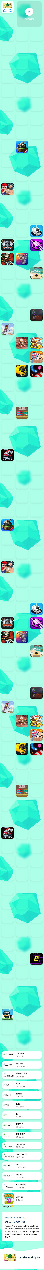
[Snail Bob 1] (7, 903)
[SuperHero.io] (22, 399)
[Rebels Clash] (36, 469)
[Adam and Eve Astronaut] (7, 861)
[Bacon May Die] (22, 133)
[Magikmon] (36, 301)
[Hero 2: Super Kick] (22, 273)
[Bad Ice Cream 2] (22, 861)
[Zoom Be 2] (36, 77)
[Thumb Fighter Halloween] (22, 77)
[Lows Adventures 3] (7, 1015)
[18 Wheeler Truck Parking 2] (22, 1029)
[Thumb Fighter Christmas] (7, 77)
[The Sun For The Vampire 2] (36, 945)
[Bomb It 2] (36, 147)
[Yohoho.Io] (22, 455)
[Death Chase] (36, 217)
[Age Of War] (22, 105)
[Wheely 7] (22, 1001)
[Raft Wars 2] (36, 343)
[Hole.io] (36, 273)
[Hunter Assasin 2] (7, 287)
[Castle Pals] (7, 217)
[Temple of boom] (22, 413)
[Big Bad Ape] (36, 133)
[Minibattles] (7, 315)
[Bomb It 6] (7, 175)
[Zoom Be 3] (7, 91)
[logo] (7, 5)
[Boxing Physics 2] (7, 189)
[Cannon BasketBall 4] (7, 203)
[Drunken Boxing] (22, 231)
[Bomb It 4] (22, 161)
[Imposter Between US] (22, 287)
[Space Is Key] (22, 945)
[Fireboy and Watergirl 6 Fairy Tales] (7, 63)
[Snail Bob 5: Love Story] (22, 917)
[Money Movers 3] (22, 63)
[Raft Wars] (7, 357)
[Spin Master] (36, 385)
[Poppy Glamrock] (7, 343)
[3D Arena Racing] (7, 1043)
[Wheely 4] (22, 987)
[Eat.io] (36, 231)
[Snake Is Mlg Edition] (22, 371)
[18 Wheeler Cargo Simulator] (36, 1015)
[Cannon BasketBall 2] (22, 189)
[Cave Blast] (22, 217)
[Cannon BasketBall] (22, 203)
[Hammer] (36, 259)
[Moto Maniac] (7, 329)
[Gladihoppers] (7, 259)
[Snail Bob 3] (36, 903)
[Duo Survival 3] (7, 35)
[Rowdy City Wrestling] (36, 357)
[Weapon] (7, 441)
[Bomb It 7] (22, 175)
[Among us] (7, 119)
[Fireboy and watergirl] (22, 35)
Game (7, 1217)
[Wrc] (7, 455)
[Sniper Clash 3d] (7, 385)
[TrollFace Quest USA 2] (22, 973)
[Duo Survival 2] (7, 21)
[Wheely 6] (7, 1001)
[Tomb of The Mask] (36, 959)
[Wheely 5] (36, 987)
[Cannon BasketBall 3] (36, 189)
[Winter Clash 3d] (22, 441)
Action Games (20, 1217)
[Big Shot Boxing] (7, 147)
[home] (4, 10)
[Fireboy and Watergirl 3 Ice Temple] (7, 49)
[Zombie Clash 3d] (36, 455)
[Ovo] (36, 889)
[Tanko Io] (7, 413)
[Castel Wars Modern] (36, 203)
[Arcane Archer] (22, 119)
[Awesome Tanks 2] (36, 119)
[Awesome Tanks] (7, 133)
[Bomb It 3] (7, 161)
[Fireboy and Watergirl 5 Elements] (36, 49)
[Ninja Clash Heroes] (22, 329)
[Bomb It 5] (36, 161)
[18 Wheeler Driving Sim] (7, 1029)
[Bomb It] (36, 175)
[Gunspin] (22, 259)
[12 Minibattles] (7, 105)
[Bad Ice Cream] (7, 875)
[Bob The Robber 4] (22, 875)
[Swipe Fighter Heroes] (36, 399)
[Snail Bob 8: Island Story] (22, 931)
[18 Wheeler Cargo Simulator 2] (22, 1015)
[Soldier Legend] (22, 385)
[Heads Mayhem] (7, 273)
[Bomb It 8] (22, 553)
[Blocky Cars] (22, 147)
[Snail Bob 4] (7, 917)
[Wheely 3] (7, 987)
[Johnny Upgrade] (7, 889)
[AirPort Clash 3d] (36, 105)
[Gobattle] (36, 91)
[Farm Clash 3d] (22, 245)
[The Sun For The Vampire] (22, 959)
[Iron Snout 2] (36, 287)
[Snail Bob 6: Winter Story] (36, 917)
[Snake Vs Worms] (36, 371)
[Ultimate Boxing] (22, 427)
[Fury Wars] (36, 245)
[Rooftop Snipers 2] (36, 63)
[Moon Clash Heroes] (22, 315)
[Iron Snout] (7, 301)
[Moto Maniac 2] (36, 315)
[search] (10, 10)
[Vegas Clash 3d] (36, 427)
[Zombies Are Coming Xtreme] (22, 469)
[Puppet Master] (22, 343)
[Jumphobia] (22, 889)
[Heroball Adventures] (36, 875)
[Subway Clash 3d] (7, 399)
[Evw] (7, 245)
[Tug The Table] (36, 413)
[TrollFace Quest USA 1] (7, 973)
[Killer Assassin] (22, 301)
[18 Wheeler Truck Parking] (36, 1029)
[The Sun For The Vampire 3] (7, 959)
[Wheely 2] (36, 973)
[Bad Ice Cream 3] (36, 861)
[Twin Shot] (7, 427)
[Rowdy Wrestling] (7, 371)
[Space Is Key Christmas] (7, 945)
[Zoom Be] (22, 91)
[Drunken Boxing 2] (7, 231)
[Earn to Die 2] (7, 469)
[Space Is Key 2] (36, 931)
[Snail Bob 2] (22, 903)
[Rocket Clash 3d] (22, 357)
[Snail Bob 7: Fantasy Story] (7, 931)
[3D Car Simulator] (22, 1043)
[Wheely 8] (36, 1001)
